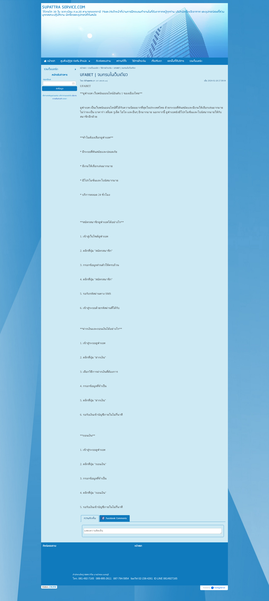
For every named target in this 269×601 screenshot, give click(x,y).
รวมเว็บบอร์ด (93, 68)
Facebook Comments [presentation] (116, 518)
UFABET (85, 86)
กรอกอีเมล (47, 79)
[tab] (90, 518)
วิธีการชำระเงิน (106, 68)
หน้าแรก (83, 68)
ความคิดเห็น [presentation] (90, 518)
